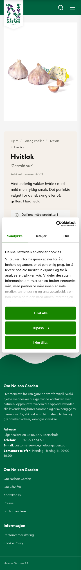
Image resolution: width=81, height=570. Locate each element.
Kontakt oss (12, 495)
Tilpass (38, 328)
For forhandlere (15, 511)
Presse (9, 503)
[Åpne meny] (72, 8)
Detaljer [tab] (40, 236)
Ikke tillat (40, 342)
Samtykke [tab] (14, 236)
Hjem (14, 141)
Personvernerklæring (19, 535)
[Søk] (61, 8)
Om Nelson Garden (17, 479)
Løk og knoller (33, 141)
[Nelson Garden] (13, 14)
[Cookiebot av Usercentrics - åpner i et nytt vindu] (57, 223)
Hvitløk (54, 141)
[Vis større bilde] (40, 71)
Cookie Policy (13, 543)
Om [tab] (66, 236)
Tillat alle (40, 313)
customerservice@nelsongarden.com (41, 445)
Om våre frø (12, 487)
